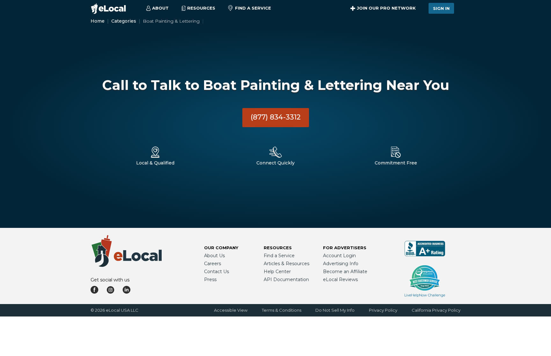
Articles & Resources (286, 263)
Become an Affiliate (345, 271)
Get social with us (110, 280)
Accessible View (230, 310)
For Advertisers (344, 247)
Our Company (221, 247)
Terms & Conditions (281, 310)
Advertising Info (340, 263)
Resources (278, 247)
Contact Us (216, 271)
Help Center (277, 271)
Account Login (339, 255)
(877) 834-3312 (276, 117)
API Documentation (286, 279)
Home (98, 21)
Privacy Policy (383, 310)
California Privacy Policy (436, 310)
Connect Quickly (275, 163)
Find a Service (253, 8)
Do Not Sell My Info (335, 310)
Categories (123, 21)
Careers (212, 263)
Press (210, 279)
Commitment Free (396, 163)
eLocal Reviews (340, 279)
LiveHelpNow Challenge (424, 295)
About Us (214, 255)
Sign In (441, 8)
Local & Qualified (155, 163)
